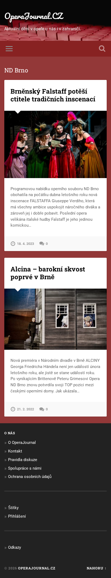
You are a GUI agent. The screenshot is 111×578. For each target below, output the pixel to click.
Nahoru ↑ (97, 568)
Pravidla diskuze (22, 459)
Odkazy (14, 547)
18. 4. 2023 (25, 244)
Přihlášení (17, 516)
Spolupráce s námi (24, 468)
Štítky (13, 507)
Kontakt (15, 451)
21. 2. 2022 (25, 409)
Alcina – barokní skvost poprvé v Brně (48, 273)
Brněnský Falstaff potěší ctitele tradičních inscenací (53, 95)
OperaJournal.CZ (33, 16)
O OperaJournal (22, 442)
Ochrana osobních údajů (29, 476)
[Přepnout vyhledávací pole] (102, 49)
